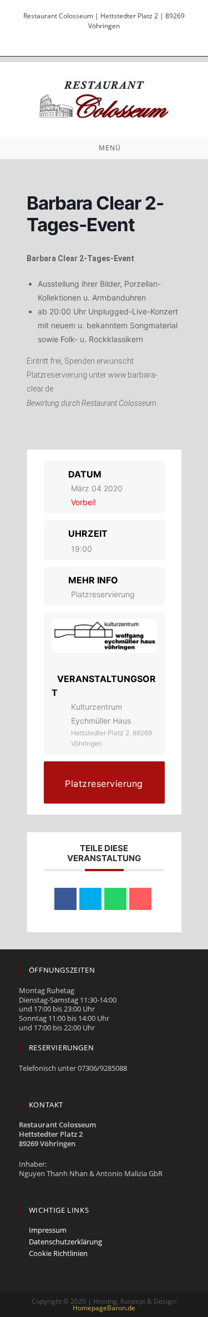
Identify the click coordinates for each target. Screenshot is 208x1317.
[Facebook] (87, 36)
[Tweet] (90, 899)
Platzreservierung (103, 594)
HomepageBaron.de (104, 1308)
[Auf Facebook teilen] (65, 899)
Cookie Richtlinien (58, 1253)
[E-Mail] (124, 36)
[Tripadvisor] (107, 36)
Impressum (48, 1230)
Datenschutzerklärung (65, 1242)
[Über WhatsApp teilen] (115, 899)
